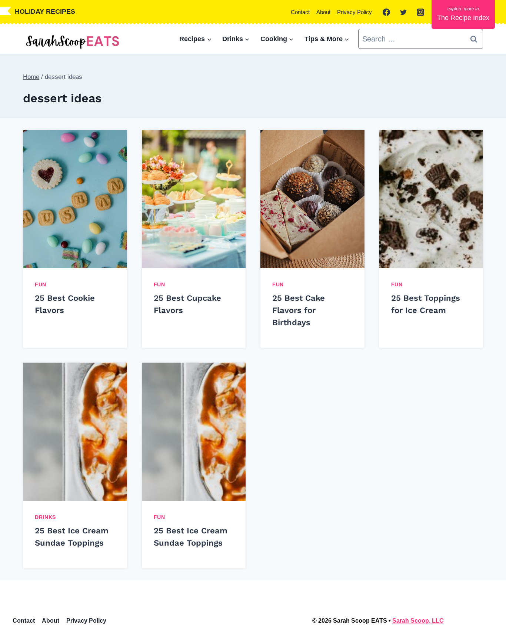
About (323, 12)
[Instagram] (420, 12)
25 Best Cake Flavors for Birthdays (298, 310)
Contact (300, 12)
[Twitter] (403, 12)
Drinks (45, 517)
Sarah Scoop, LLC (418, 620)
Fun (40, 284)
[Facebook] (386, 12)
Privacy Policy (354, 12)
